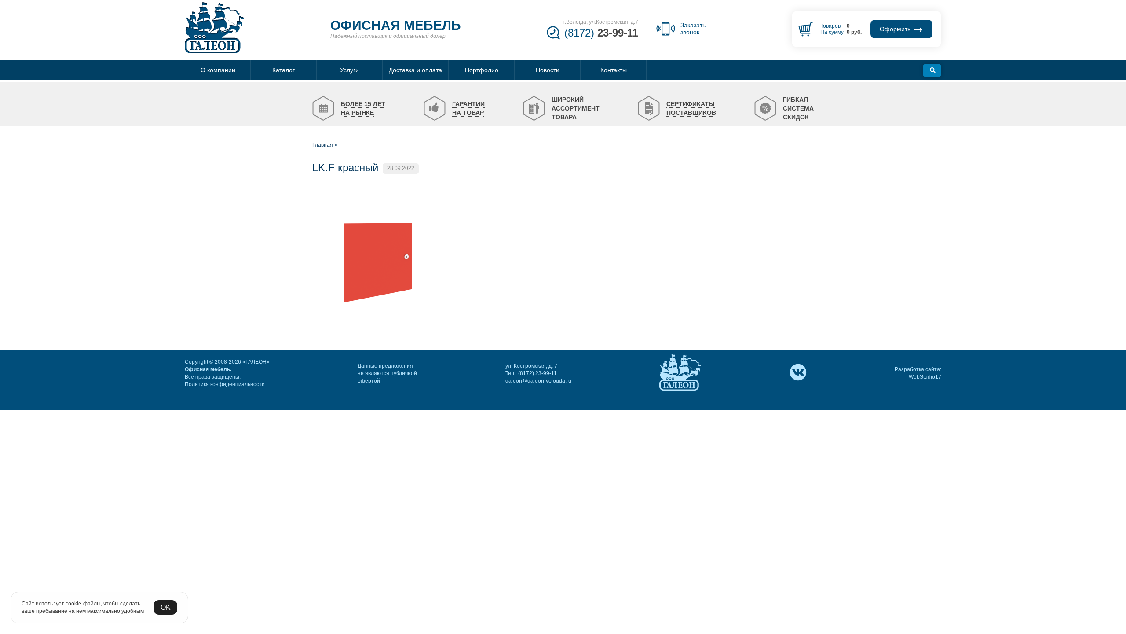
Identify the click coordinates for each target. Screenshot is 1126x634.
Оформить (896, 29)
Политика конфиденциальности (225, 384)
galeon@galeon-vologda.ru (538, 381)
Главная (322, 145)
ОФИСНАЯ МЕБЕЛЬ (395, 25)
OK (166, 607)
